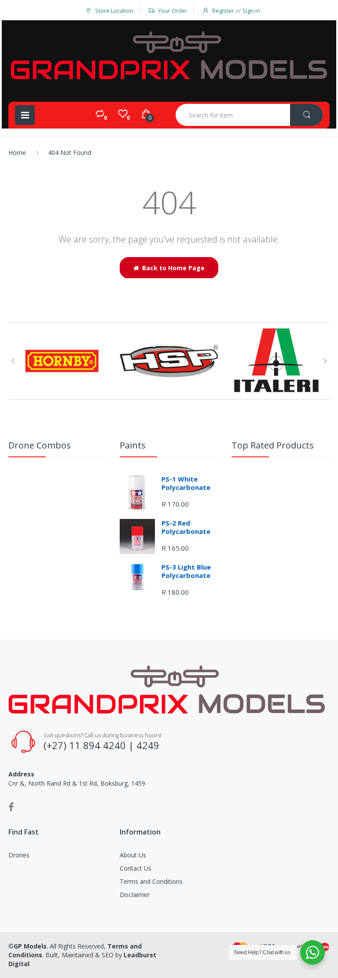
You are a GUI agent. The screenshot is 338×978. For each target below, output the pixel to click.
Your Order (172, 11)
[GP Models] (169, 55)
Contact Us (135, 868)
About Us (133, 855)
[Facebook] (11, 807)
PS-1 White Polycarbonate (186, 483)
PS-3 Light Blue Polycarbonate (186, 571)
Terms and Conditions (151, 881)
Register (223, 11)
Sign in (251, 11)
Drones (18, 855)
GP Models (30, 946)
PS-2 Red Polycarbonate (186, 527)
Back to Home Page (173, 268)
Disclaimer (135, 894)
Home (17, 152)
